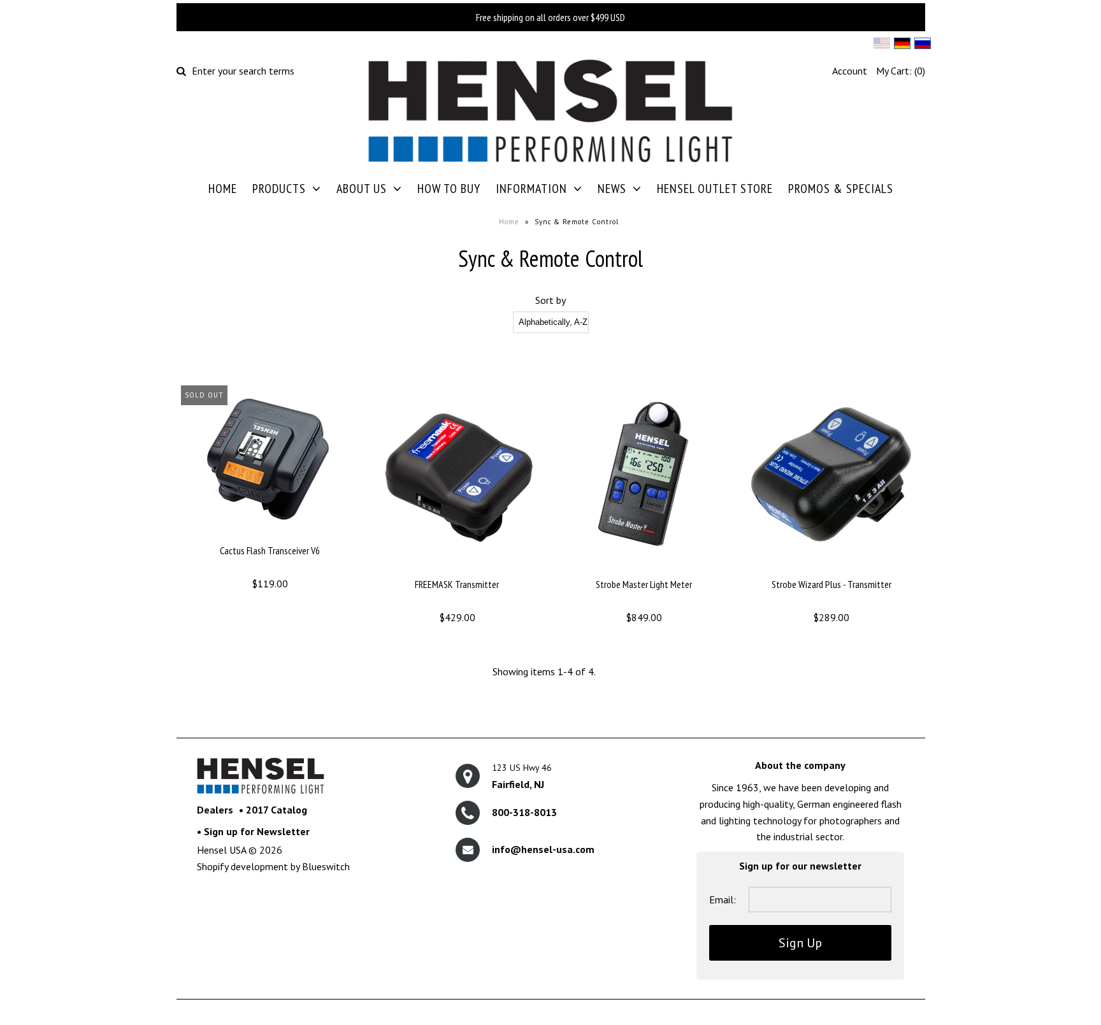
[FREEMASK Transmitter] (456, 569)
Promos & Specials (840, 188)
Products (279, 188)
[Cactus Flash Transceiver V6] (270, 535)
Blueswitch (326, 866)
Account (849, 70)
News (612, 188)
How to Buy (448, 188)
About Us (361, 188)
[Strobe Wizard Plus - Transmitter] (831, 569)
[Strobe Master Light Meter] (644, 569)
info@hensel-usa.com (543, 849)
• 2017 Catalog (273, 809)
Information (531, 188)
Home (222, 188)
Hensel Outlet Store (715, 188)
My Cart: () (900, 70)
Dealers (215, 809)
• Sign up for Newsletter (253, 831)
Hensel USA (221, 849)
